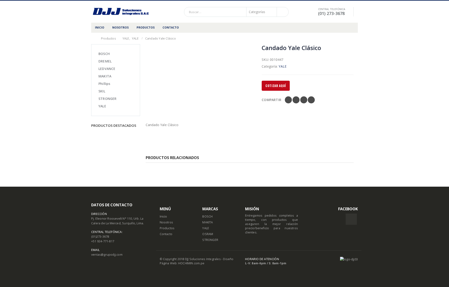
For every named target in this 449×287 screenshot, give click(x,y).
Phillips (104, 83)
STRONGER (107, 98)
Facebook (288, 99)
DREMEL (105, 61)
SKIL (101, 91)
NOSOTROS (120, 27)
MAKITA (104, 76)
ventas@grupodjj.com (107, 255)
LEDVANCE (107, 68)
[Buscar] (282, 12)
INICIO (99, 27)
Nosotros (166, 222)
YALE (282, 66)
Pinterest (303, 99)
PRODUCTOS (146, 27)
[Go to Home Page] (92, 38)
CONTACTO (171, 27)
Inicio (163, 216)
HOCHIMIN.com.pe (191, 263)
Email (311, 99)
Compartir (271, 100)
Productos (167, 228)
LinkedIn (296, 99)
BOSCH (104, 53)
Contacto (166, 234)
